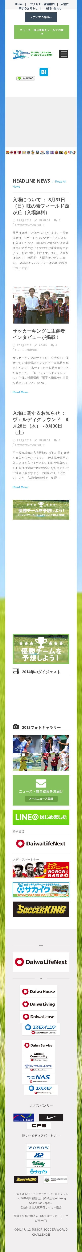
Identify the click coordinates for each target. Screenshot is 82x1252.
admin (43, 345)
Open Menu (63, 54)
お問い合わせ (53, 8)
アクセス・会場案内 (42, 4)
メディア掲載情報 (27, 350)
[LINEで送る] (25, 78)
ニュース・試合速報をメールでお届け (42, 32)
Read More (20, 392)
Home (18, 4)
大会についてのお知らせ (31, 225)
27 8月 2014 (24, 345)
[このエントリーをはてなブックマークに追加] (44, 69)
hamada (44, 220)
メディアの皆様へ (41, 17)
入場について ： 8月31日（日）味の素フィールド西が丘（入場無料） (41, 206)
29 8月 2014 (24, 220)
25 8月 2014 (24, 440)
